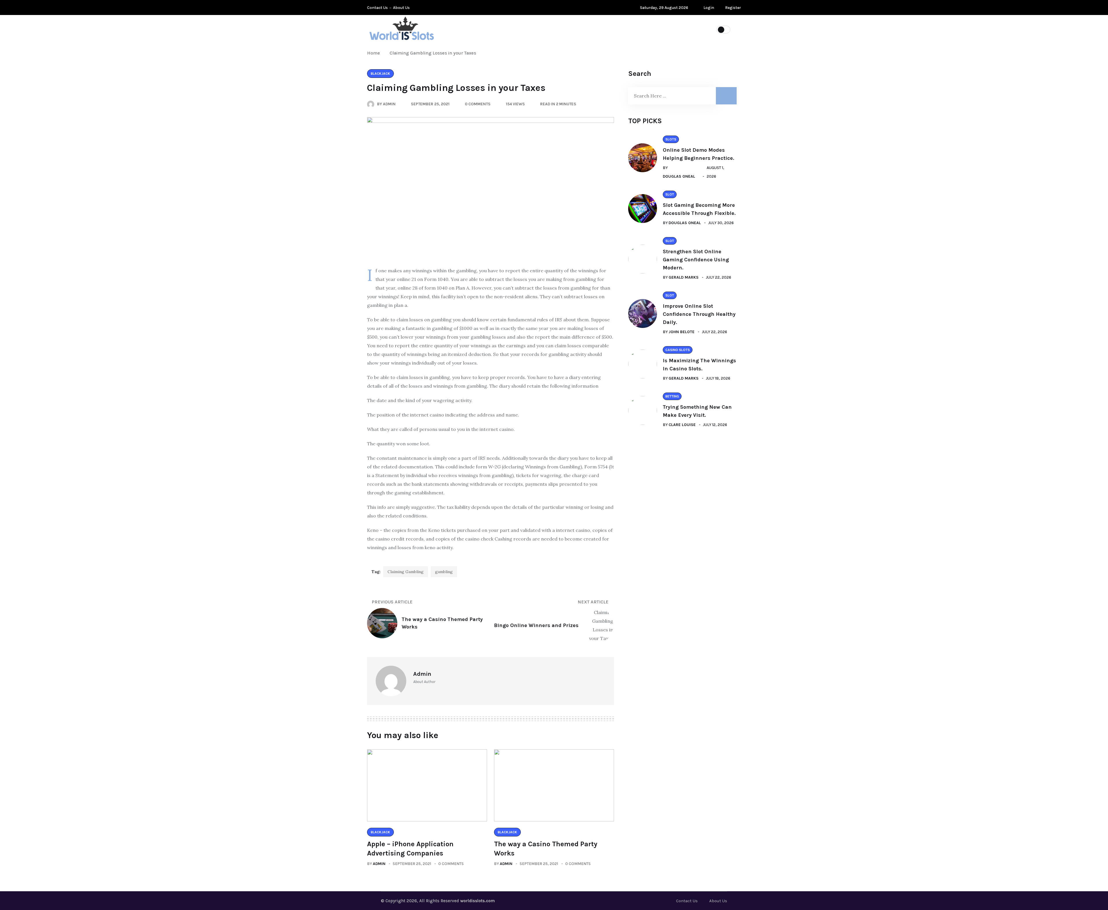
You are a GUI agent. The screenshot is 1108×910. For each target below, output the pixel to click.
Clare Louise (682, 424)
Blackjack (664, 29)
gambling (444, 571)
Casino (629, 29)
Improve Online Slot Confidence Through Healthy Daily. (699, 314)
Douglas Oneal (679, 176)
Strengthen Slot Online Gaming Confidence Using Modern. (696, 259)
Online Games (525, 29)
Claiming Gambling (406, 571)
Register (732, 7)
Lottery (485, 29)
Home (374, 53)
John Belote (682, 331)
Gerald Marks (684, 277)
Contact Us (377, 7)
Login (708, 7)
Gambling (595, 29)
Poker (563, 29)
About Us (401, 7)
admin (379, 863)
